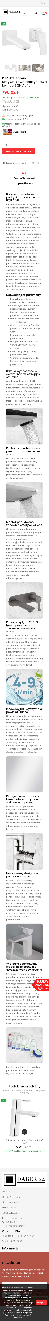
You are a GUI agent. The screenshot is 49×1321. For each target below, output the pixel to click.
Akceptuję (41, 1303)
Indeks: (5, 110)
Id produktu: (7, 106)
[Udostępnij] (29, 163)
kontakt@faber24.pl (15, 1226)
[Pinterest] (38, 163)
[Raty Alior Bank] (7, 131)
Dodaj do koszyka (18, 151)
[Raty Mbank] (19, 131)
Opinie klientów (24, 183)
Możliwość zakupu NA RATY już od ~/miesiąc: (21, 125)
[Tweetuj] (33, 163)
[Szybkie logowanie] (43, 3)
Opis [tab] (24, 173)
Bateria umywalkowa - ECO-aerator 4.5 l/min (24, 1141)
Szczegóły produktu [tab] (25, 178)
